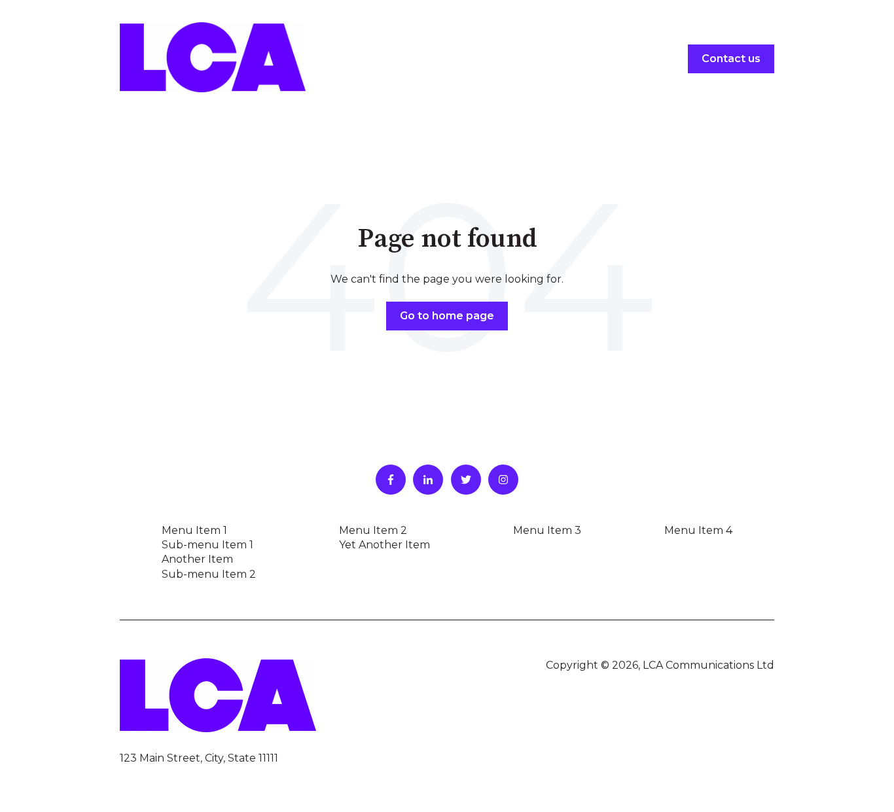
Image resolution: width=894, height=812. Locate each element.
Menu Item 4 (698, 530)
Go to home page (447, 315)
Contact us (731, 58)
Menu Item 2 (373, 530)
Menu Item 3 (547, 530)
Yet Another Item (384, 544)
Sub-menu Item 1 (207, 544)
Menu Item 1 (194, 530)
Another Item (197, 559)
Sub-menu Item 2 (209, 574)
